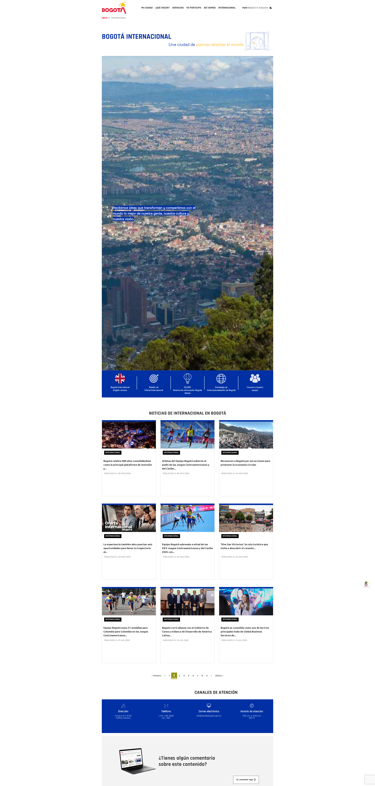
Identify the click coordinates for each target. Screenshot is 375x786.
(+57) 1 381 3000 (166, 715)
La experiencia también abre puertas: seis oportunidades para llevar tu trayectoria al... (127, 548)
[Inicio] (114, 7)
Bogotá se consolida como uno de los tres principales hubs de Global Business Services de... (245, 631)
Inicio (105, 17)
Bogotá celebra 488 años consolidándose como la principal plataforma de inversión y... (127, 464)
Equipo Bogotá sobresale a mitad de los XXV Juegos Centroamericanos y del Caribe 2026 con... (187, 548)
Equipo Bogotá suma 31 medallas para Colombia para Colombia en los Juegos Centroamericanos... (125, 631)
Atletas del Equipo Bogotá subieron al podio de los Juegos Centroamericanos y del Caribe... (185, 464)
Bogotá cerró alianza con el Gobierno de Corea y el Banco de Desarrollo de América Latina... (187, 631)
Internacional (112, 452)
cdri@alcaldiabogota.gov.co (208, 715)
